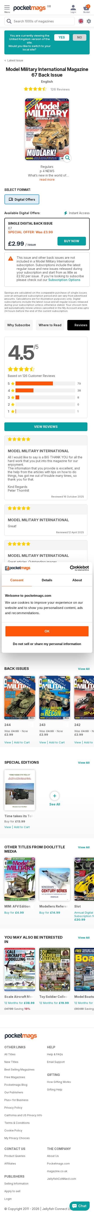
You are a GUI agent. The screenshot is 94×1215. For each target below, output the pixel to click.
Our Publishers (13, 1092)
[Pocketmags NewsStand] (28, 8)
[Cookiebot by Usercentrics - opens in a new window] (70, 568)
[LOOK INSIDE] (47, 159)
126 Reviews (60, 89)
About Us (53, 1156)
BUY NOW (71, 241)
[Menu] (7, 8)
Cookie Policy (13, 1130)
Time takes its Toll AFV (18, 816)
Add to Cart (22, 742)
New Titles (11, 1062)
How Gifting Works (59, 1082)
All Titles (10, 1054)
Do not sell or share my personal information (47, 644)
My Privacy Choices (17, 1138)
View (7, 742)
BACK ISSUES (16, 668)
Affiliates (10, 1163)
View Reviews (46, 427)
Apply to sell (12, 1191)
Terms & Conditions (17, 1122)
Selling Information (16, 1183)
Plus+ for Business (16, 1100)
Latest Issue (15, 60)
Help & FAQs (55, 1054)
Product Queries (14, 1156)
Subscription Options (64, 280)
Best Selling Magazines (19, 1069)
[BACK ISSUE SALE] (19, 718)
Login (8, 1198)
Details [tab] (47, 580)
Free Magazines (14, 1077)
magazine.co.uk (57, 1171)
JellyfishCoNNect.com (61, 1178)
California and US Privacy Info (23, 1115)
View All (84, 669)
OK (47, 631)
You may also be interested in (33, 937)
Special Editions (21, 762)
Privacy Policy (13, 1107)
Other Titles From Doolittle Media (34, 847)
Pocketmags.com (58, 1163)
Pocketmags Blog (15, 1084)
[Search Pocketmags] (9, 22)
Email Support (56, 1062)
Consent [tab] (16, 580)
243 (42, 725)
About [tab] (77, 580)
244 (7, 725)
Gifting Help (54, 1089)
